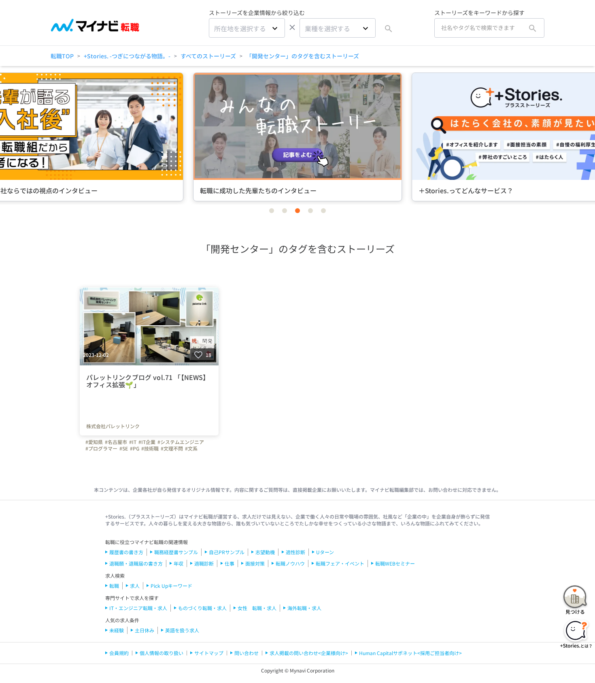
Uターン (325, 552)
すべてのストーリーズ (208, 56)
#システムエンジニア (180, 442)
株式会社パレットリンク (113, 426)
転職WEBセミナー (395, 563)
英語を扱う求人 (182, 630)
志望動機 (265, 552)
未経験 (116, 630)
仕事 (229, 563)
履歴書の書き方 (126, 552)
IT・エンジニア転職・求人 (138, 607)
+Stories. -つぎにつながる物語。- (127, 56)
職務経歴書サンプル (176, 552)
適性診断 (295, 552)
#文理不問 (172, 448)
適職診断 (204, 563)
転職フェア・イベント (340, 563)
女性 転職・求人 (257, 607)
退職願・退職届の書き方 (136, 563)
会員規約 (119, 652)
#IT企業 (146, 442)
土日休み (144, 630)
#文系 (191, 448)
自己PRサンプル (226, 552)
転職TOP (62, 56)
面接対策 (255, 563)
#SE (123, 448)
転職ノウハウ (290, 563)
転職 (114, 585)
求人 (135, 585)
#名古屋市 (116, 442)
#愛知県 (94, 442)
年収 (178, 563)
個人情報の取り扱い (161, 652)
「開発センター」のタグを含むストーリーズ (302, 56)
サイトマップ (208, 652)
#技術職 (150, 448)
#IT (132, 442)
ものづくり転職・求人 (202, 607)
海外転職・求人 (304, 607)
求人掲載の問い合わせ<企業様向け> (309, 652)
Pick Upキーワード (171, 585)
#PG (134, 448)
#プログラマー (101, 448)
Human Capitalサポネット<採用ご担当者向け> (410, 652)
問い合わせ (246, 652)
